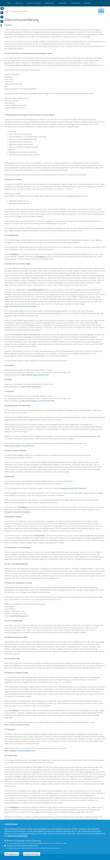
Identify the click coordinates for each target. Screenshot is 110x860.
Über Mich (19, 3)
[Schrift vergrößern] (2, 17)
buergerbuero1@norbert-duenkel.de (73, 488)
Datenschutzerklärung (17, 836)
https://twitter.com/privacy (30, 387)
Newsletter (75, 3)
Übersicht (36, 840)
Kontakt (87, 3)
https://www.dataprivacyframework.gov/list (20, 306)
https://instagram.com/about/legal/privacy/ (20, 751)
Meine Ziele (49, 3)
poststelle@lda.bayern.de (19, 616)
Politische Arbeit (34, 3)
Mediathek (62, 3)
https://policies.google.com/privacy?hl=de (19, 446)
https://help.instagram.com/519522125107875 (37, 401)
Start (9, 3)
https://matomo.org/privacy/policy (17, 725)
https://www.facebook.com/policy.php (35, 375)
